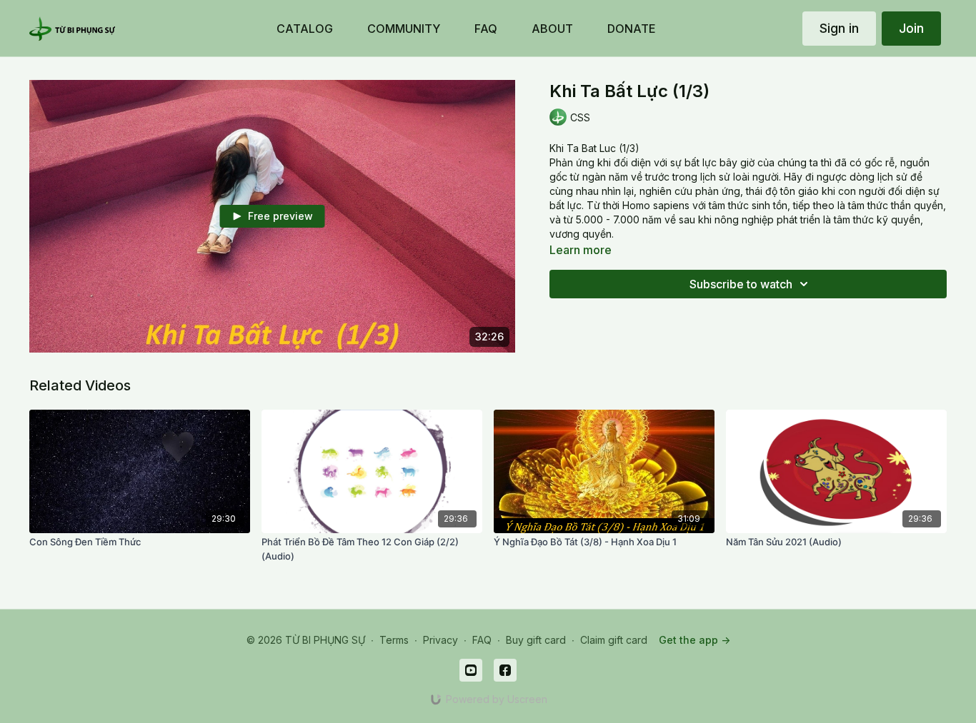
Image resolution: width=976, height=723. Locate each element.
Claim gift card (613, 640)
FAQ (482, 640)
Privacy (440, 640)
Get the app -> (694, 640)
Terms (394, 640)
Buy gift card (536, 640)
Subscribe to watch (740, 284)
